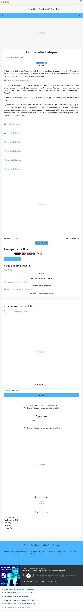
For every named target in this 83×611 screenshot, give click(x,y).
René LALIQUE (29, 98)
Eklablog (56, 545)
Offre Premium (35, 553)
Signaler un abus (67, 551)
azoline (39, 408)
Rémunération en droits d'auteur (20, 553)
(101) (10, 517)
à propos (53, 581)
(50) (7, 523)
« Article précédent (11, 238)
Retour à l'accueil (41, 243)
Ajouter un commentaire (20, 311)
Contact (59, 551)
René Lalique (73, 74)
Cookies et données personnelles (49, 553)
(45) (8, 528)
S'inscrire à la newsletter (12, 259)
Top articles (52, 551)
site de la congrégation (21, 81)
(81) (11, 520)
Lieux (8, 57)
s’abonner (29, 581)
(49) (7, 525)
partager (41, 581)
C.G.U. (76, 551)
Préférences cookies (65, 553)
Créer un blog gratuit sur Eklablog (38, 551)
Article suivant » (72, 238)
